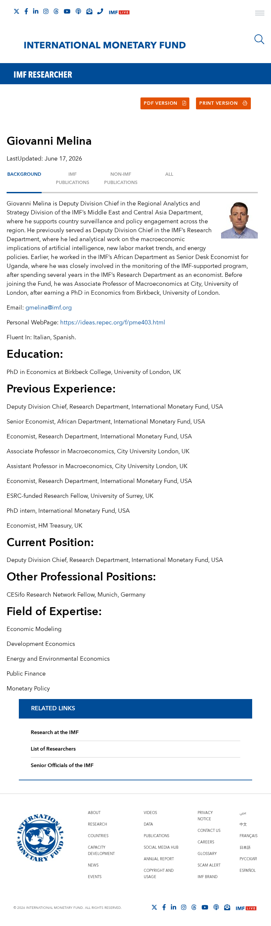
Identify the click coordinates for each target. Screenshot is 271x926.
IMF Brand (207, 877)
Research (97, 824)
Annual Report (159, 859)
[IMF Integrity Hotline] (100, 11)
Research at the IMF (55, 732)
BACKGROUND (24, 174)
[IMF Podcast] (78, 11)
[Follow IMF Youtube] (67, 11)
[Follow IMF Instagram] (46, 11)
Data (148, 824)
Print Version (218, 103)
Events (94, 877)
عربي (243, 813)
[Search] (259, 39)
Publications (156, 836)
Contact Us (209, 831)
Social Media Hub (161, 847)
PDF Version (160, 103)
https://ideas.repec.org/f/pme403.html (112, 322)
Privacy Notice (205, 816)
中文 (243, 824)
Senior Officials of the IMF (62, 765)
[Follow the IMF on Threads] (56, 11)
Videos (150, 813)
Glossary (207, 854)
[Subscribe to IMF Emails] (89, 11)
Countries (98, 836)
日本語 (245, 847)
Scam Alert (209, 865)
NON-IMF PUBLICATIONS (120, 178)
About (94, 813)
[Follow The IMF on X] (16, 11)
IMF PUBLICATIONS (72, 178)
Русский (248, 859)
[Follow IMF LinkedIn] (35, 11)
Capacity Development (101, 850)
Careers (206, 842)
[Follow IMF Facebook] (26, 11)
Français (248, 836)
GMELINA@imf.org (48, 308)
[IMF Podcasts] (216, 907)
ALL (169, 174)
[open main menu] (259, 13)
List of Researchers (53, 749)
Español (248, 871)
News (93, 865)
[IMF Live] (119, 12)
